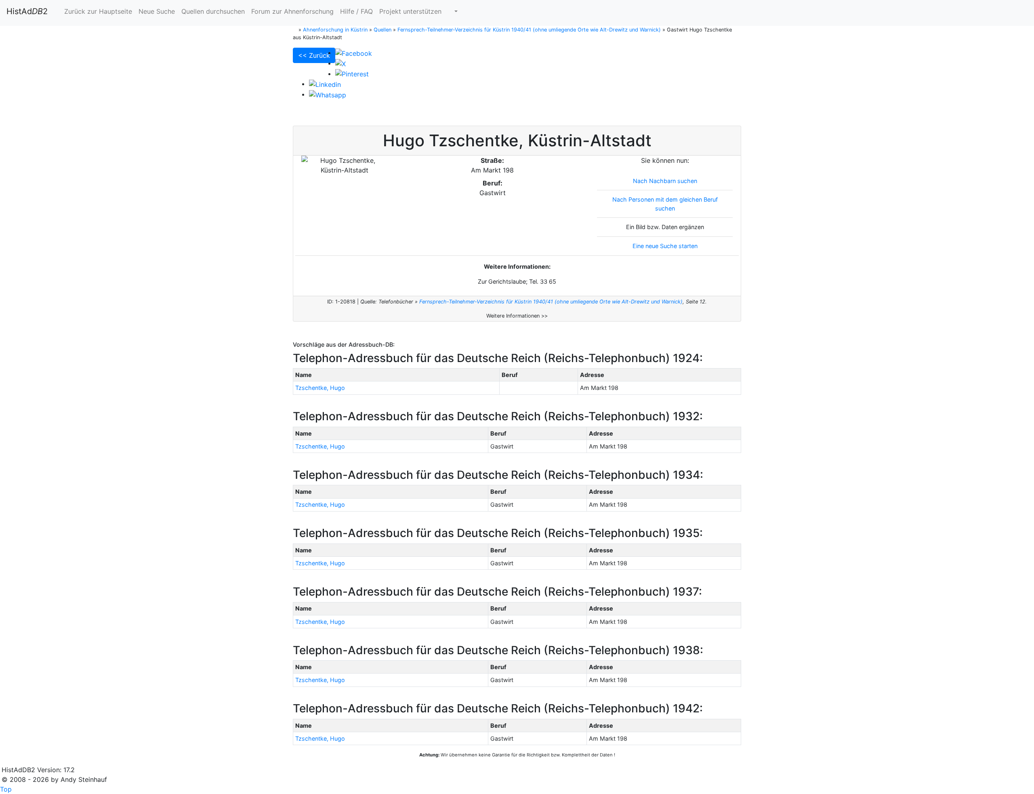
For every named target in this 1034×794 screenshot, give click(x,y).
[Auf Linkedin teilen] (325, 84)
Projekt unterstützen (410, 11)
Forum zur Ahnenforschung (292, 11)
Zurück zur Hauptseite (97, 11)
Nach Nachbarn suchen (665, 180)
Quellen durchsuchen (213, 11)
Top (6, 789)
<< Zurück (314, 55)
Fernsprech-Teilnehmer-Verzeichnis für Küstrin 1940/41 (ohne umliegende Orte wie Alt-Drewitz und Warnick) (551, 302)
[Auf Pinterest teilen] (352, 74)
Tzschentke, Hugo (320, 387)
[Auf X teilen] (340, 63)
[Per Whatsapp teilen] (327, 94)
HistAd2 (27, 11)
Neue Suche (157, 11)
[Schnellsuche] (453, 11)
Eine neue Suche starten (665, 245)
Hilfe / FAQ (356, 11)
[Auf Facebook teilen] (353, 52)
